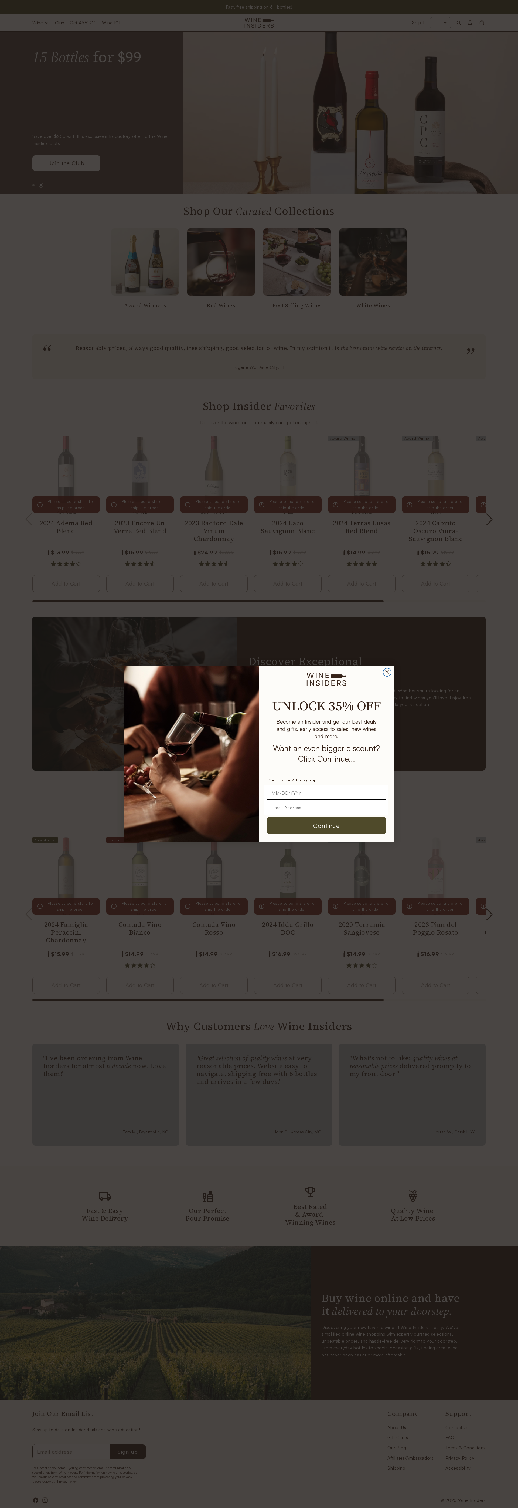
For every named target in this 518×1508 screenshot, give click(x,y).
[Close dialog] (387, 672)
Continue (326, 825)
